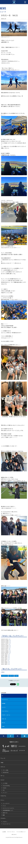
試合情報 (3, 703)
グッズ (4, 805)
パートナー (4, 707)
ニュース (3, 758)
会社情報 (4, 831)
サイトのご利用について (21, 831)
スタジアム (3, 796)
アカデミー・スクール (6, 715)
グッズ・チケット (5, 711)
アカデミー (3, 818)
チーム (2, 775)
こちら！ (3, 672)
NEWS (3, 8)
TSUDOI (4, 788)
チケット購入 (5, 770)
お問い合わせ (14, 834)
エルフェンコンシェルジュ (8, 808)
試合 (2, 762)
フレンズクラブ (6, 803)
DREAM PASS (5, 772)
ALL (2, 695)
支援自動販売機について (8, 810)
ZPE (4, 790)
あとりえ (3, 722)
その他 (16, 675)
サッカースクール (6, 824)
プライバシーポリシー (11, 831)
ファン (2, 800)
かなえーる (11, 675)
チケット (3, 766)
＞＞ (9, 639)
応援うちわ (5, 812)
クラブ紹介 (5, 783)
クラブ (2, 780)
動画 (4, 815)
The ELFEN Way (6, 785)
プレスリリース (4, 675)
